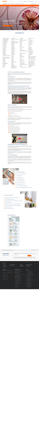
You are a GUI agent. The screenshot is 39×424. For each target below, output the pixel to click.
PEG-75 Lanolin (30, 44)
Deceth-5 (4, 66)
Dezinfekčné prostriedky (17, 270)
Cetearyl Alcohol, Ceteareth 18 (6, 57)
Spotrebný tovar (12, 3)
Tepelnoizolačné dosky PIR (17, 282)
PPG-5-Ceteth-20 (30, 53)
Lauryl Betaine (13, 65)
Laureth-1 (12, 55)
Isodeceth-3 (13, 45)
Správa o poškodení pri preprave (30, 275)
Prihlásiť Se (29, 255)
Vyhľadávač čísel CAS (29, 282)
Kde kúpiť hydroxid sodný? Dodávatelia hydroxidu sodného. (17, 276)
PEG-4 (21, 61)
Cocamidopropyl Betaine (6, 63)
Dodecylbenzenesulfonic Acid (14, 42)
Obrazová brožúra (28, 276)
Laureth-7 (12, 63)
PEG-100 (21, 46)
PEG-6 (21, 66)
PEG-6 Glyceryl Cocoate (31, 38)
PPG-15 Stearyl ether (31, 52)
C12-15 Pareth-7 (5, 45)
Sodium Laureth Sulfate (31, 61)
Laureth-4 (12, 60)
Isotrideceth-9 (13, 54)
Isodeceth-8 (13, 46)
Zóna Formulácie (34, 3)
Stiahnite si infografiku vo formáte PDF (12, 215)
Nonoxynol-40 (22, 38)
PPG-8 (29, 55)
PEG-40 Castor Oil (22, 63)
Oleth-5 (21, 45)
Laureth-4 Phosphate (14, 61)
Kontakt (28, 1)
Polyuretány (22, 3)
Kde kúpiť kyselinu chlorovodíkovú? (18, 280)
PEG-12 (21, 48)
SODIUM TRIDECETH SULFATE (32, 65)
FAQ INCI (11, 25)
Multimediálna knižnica (29, 278)
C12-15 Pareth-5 (5, 44)
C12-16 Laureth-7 (5, 46)
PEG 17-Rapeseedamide (23, 53)
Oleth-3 (21, 44)
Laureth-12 (12, 57)
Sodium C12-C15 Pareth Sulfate (32, 57)
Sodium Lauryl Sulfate (31, 64)
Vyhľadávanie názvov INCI (29, 283)
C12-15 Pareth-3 (5, 43)
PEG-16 (21, 52)
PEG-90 (29, 46)
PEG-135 (21, 49)
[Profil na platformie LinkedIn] (21, 265)
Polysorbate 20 (30, 48)
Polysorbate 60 (30, 49)
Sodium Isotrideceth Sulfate (31, 60)
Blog (22, 1)
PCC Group (20, 1)
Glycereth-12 (13, 43)
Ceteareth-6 (4, 53)
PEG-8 (29, 45)
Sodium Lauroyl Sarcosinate (31, 63)
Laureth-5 (12, 62)
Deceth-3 (4, 65)
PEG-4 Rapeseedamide (23, 62)
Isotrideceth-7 (13, 52)
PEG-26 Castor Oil (22, 57)
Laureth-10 (12, 56)
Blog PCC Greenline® (29, 284)
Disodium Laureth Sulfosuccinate (15, 41)
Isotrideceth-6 (13, 51)
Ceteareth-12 (4, 49)
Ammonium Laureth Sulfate (6, 38)
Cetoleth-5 (4, 60)
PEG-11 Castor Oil (22, 47)
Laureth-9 (12, 64)
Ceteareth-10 (4, 48)
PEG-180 (21, 54)
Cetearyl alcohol (5, 54)
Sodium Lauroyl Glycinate (31, 62)
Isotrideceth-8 (13, 53)
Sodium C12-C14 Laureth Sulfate (32, 56)
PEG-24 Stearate (22, 56)
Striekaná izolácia (17, 281)
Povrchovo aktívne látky (17, 3)
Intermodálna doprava (17, 283)
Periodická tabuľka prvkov (29, 285)
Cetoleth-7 (4, 61)
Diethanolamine (13, 38)
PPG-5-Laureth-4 (30, 54)
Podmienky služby (28, 270)
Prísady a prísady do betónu (17, 273)
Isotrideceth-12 (13, 48)
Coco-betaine (4, 64)
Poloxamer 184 (30, 47)
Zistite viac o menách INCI (6, 25)
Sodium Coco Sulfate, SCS (31, 58)
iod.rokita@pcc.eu (29, 266)
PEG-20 (21, 55)
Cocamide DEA (5, 62)
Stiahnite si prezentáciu (29, 277)
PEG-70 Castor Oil (30, 43)
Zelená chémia (25, 1)
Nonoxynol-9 (21, 39)
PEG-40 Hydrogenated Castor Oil (24, 64)
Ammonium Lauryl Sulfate (6, 39)
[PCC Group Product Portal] (5, 1)
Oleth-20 (21, 43)
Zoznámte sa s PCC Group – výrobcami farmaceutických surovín (18, 272)
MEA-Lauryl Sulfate (13, 66)
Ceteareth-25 (4, 52)
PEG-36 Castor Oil (22, 60)
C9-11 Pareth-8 (5, 47)
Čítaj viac (12, 271)
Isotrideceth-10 (13, 47)
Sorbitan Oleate (30, 66)
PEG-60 (29, 39)
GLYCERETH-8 (13, 44)
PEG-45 (21, 65)
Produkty (5, 3)
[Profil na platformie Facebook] (20, 265)
